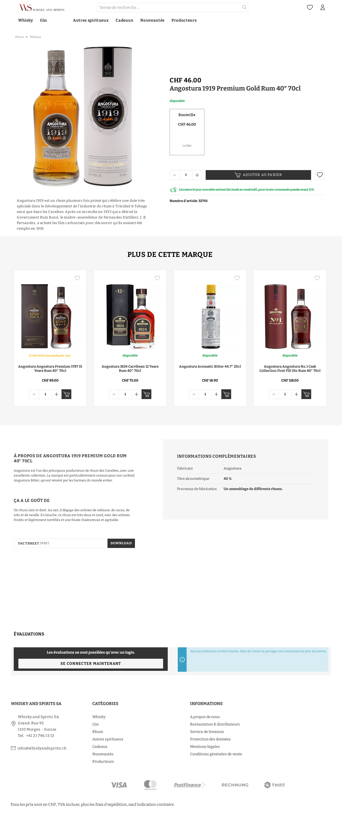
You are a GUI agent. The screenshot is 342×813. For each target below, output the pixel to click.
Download (121, 543)
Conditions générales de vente (216, 754)
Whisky (98, 717)
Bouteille (186, 115)
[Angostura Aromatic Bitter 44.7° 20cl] (210, 311)
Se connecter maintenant (90, 663)
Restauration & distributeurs (215, 724)
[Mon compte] (323, 7)
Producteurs (103, 761)
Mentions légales (205, 746)
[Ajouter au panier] (66, 394)
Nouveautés (103, 754)
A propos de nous (205, 717)
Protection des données (210, 739)
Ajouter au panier (262, 175)
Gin (95, 724)
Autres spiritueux (107, 739)
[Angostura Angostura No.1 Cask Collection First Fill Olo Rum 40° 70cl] (290, 311)
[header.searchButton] (244, 7)
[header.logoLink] (54, 7)
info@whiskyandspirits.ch (41, 748)
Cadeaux (99, 746)
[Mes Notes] (310, 7)
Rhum (97, 731)
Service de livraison (207, 731)
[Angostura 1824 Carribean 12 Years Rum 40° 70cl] (130, 311)
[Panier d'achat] (331, 7)
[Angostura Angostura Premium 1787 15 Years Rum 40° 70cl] (50, 311)
